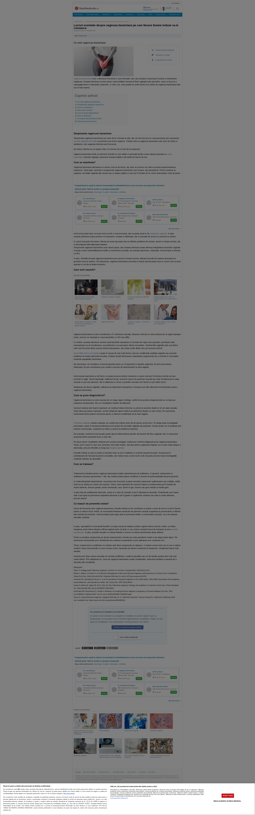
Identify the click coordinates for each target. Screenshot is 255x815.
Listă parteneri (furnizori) (119, 798)
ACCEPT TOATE (228, 795)
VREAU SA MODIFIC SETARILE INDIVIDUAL (227, 801)
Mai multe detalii (69, 793)
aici (68, 803)
